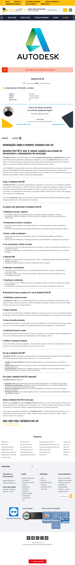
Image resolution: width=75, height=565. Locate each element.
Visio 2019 (66, 447)
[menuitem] (12, 4)
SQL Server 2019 (25, 442)
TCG (23, 500)
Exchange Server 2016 (26, 452)
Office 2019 (4, 444)
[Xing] (33, 538)
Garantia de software (28, 482)
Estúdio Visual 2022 (45, 449)
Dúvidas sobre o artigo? (11, 423)
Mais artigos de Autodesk (12, 425)
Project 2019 (67, 442)
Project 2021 (43, 455)
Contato (24, 485)
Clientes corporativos (28, 478)
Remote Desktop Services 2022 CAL (49, 444)
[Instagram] (46, 538)
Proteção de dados (46, 487)
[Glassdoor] (37, 538)
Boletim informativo (46, 482)
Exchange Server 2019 (26, 449)
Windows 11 (66, 449)
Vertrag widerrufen (38, 561)
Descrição (5, 138)
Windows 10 (66, 452)
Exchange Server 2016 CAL (47, 442)
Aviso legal (44, 489)
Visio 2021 (66, 444)
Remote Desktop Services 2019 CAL (49, 447)
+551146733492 (9, 487)
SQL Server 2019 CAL (26, 447)
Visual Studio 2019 (44, 452)
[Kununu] (42, 538)
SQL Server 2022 (6, 457)
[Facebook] (28, 538)
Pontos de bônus (45, 83)
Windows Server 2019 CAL (8, 455)
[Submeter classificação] (37, 81)
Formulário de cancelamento (26, 497)
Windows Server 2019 (7, 449)
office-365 (43, 480)
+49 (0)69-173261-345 (23, 124)
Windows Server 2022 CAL (8, 452)
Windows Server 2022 (7, 447)
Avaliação (16, 138)
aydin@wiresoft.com (58, 124)
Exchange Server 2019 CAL (27, 455)
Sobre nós (43, 485)
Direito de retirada (27, 493)
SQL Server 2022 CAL (26, 444)
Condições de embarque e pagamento (26, 489)
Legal (42, 478)
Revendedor (25, 480)
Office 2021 (4, 442)
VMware (65, 455)
